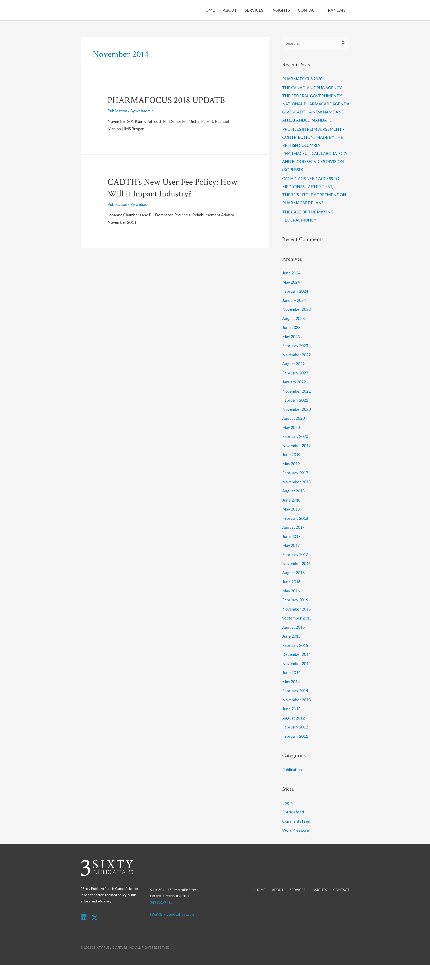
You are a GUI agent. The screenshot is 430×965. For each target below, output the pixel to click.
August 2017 (293, 527)
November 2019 (296, 445)
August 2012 (293, 717)
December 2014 (296, 654)
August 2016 (293, 572)
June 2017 (291, 536)
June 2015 (291, 636)
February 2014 (295, 690)
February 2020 (295, 436)
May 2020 (291, 427)
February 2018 (295, 518)
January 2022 (294, 381)
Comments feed (296, 821)
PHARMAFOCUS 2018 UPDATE (166, 100)
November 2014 (296, 663)
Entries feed (293, 811)
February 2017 (295, 554)
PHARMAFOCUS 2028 (302, 78)
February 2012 (295, 726)
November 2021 (296, 391)
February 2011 (295, 736)
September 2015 (296, 617)
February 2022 (295, 372)
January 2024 (294, 300)
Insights (280, 10)
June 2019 (291, 454)
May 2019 (291, 463)
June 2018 (291, 500)
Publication (117, 110)
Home (208, 10)
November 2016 (296, 563)
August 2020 (293, 418)
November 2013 (296, 699)
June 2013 (291, 708)
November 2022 (296, 354)
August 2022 (293, 363)
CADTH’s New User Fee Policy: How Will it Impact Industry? (172, 188)
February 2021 (295, 400)
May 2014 (291, 681)
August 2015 (293, 627)
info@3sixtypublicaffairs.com (172, 914)
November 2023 (296, 309)
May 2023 (291, 336)
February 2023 (295, 345)
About (230, 10)
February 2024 (295, 291)
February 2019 (295, 472)
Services (254, 10)
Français (335, 10)
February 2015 (295, 645)
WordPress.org (295, 830)
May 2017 (291, 545)
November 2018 (296, 481)
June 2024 (291, 272)
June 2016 (291, 581)
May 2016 (291, 590)
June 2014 (291, 672)
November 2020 (296, 409)
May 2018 (291, 508)
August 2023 (293, 318)
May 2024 (291, 282)
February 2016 (295, 599)
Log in (287, 802)
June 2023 (291, 327)
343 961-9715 (161, 902)
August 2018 (293, 490)
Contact (307, 10)
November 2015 (296, 608)
